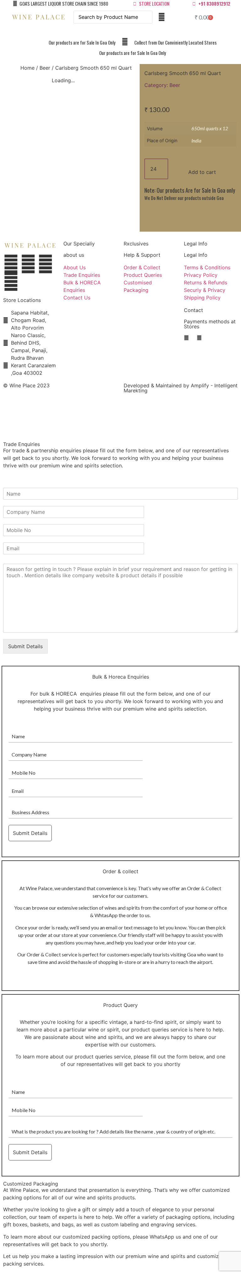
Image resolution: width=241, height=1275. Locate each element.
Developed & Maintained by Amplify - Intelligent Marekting (181, 388)
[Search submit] (162, 17)
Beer (45, 68)
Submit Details (25, 646)
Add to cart (202, 172)
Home (27, 68)
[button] (120, 32)
